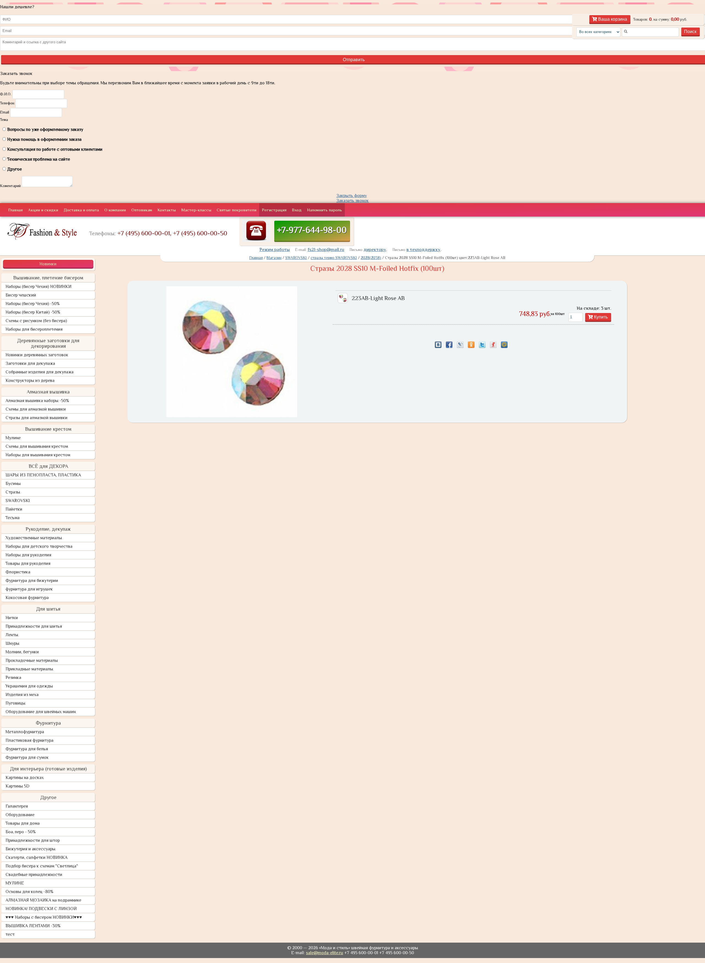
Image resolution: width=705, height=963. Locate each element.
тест (10, 934)
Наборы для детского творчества (39, 546)
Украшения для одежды (29, 686)
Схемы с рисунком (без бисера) (36, 320)
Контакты (167, 209)
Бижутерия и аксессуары (30, 848)
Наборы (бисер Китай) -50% (33, 312)
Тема (4, 119)
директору (375, 249)
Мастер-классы (196, 209)
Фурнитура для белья (27, 748)
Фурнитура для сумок (27, 757)
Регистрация (274, 209)
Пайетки (14, 509)
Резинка (13, 677)
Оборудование (20, 814)
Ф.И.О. (5, 94)
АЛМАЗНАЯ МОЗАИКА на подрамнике (43, 900)
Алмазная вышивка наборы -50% (37, 400)
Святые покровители (236, 209)
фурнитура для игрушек (29, 589)
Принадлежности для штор (33, 840)
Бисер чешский (21, 295)
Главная (15, 209)
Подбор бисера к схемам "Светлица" (42, 866)
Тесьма (13, 517)
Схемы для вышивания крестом (37, 446)
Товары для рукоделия (28, 563)
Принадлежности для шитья (34, 626)
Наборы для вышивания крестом (38, 454)
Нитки (12, 617)
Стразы (13, 492)
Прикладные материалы (29, 669)
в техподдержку (423, 249)
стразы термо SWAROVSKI (334, 257)
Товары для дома (23, 823)
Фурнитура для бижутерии (32, 580)
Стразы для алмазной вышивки (36, 417)
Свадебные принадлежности (34, 874)
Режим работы (274, 249)
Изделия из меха (22, 694)
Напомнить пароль (324, 209)
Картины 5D (17, 786)
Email (4, 112)
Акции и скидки (43, 209)
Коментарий (10, 186)
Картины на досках (25, 777)
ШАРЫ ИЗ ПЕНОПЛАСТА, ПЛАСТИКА (43, 475)
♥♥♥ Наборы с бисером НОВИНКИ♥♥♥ (44, 917)
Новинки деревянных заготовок (37, 354)
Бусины (13, 483)
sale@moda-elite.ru (324, 952)
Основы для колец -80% (29, 891)
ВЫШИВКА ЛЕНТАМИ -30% (33, 925)
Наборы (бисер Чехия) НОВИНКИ (38, 286)
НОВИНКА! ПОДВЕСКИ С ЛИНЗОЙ (41, 908)
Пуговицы (15, 703)
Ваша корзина (612, 19)
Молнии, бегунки (22, 651)
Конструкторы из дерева (30, 380)
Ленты (12, 634)
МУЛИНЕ (15, 883)
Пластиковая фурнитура (29, 740)
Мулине (13, 437)
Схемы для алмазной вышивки (36, 409)
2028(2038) (371, 257)
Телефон (7, 103)
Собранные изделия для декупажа (40, 371)
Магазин (274, 257)
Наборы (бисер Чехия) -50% (33, 303)
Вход (297, 209)
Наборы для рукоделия (28, 554)
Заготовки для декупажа (30, 363)
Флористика (18, 572)
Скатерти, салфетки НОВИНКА (36, 857)
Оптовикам (141, 209)
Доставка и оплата (81, 209)
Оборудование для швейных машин (41, 711)
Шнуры (12, 643)
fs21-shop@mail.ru (326, 249)
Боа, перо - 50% (21, 831)
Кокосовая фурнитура (27, 597)
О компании (115, 209)
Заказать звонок (352, 200)
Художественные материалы (34, 537)
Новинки (47, 263)
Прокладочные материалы (32, 660)
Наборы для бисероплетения (34, 329)
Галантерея (17, 806)
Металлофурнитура (25, 731)
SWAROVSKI (18, 500)
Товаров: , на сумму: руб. (660, 19)
